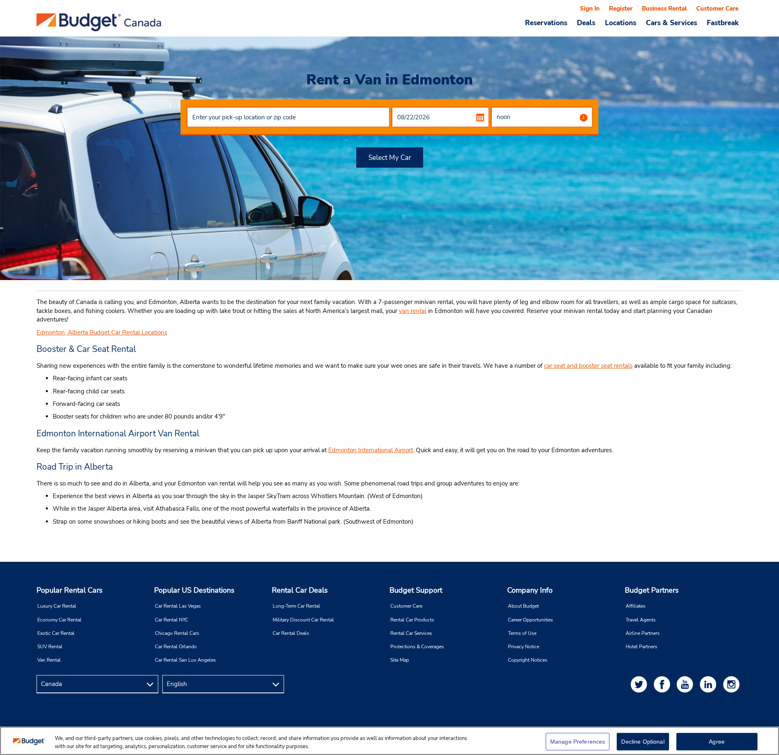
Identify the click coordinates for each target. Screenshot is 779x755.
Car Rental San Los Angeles (185, 660)
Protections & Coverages (417, 646)
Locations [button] (620, 22)
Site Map (399, 660)
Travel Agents (641, 620)
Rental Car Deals (300, 590)
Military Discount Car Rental (303, 620)
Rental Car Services (411, 633)
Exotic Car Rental (56, 633)
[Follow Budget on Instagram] (732, 684)
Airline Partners (643, 633)
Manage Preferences (577, 741)
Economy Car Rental (59, 620)
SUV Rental (49, 646)
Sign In (590, 8)
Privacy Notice (523, 646)
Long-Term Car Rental (296, 606)
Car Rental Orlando (176, 646)
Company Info (530, 590)
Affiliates (636, 606)
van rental (412, 311)
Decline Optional (642, 741)
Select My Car (389, 157)
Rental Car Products (412, 620)
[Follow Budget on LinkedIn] (709, 684)
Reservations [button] (546, 22)
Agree (717, 741)
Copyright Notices (527, 660)
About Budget (523, 606)
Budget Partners (652, 590)
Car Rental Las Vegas (178, 606)
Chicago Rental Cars (177, 633)
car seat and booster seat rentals (588, 366)
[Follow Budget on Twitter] (640, 684)
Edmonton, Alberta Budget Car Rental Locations (102, 332)
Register (621, 8)
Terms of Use (522, 633)
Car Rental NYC (171, 620)
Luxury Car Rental (56, 606)
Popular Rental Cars (70, 590)
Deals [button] (586, 22)
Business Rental (664, 8)
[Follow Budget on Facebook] (663, 684)
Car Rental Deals (291, 633)
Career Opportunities (530, 620)
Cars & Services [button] (671, 22)
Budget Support (416, 590)
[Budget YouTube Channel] (686, 684)
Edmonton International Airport (370, 450)
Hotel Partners (641, 646)
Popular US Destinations (194, 590)
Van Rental (49, 660)
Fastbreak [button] (722, 22)
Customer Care (717, 8)
